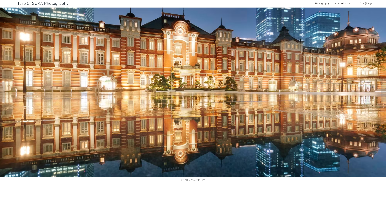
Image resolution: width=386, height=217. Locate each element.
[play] (378, 10)
